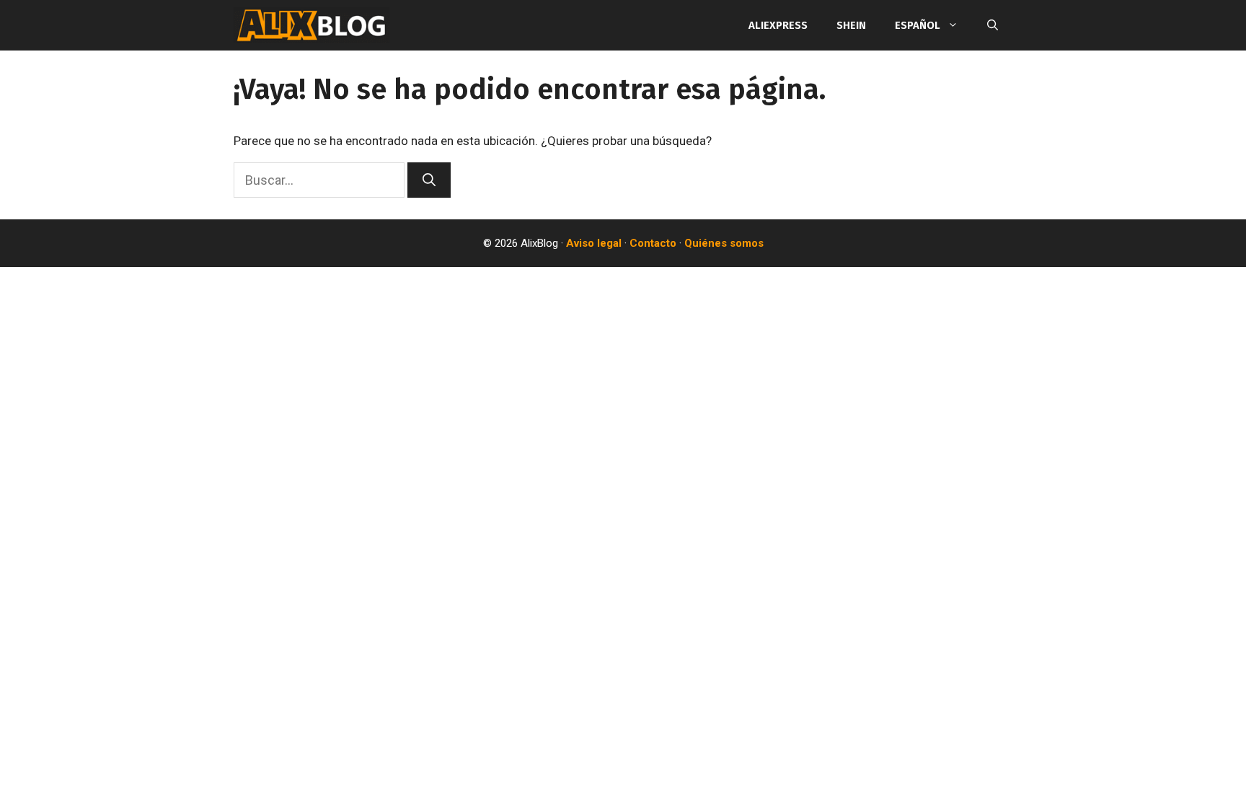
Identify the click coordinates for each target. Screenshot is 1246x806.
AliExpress (778, 25)
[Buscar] (429, 180)
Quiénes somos (724, 243)
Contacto (652, 243)
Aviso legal (594, 243)
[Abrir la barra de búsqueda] (992, 25)
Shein (851, 25)
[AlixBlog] (311, 25)
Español (917, 25)
